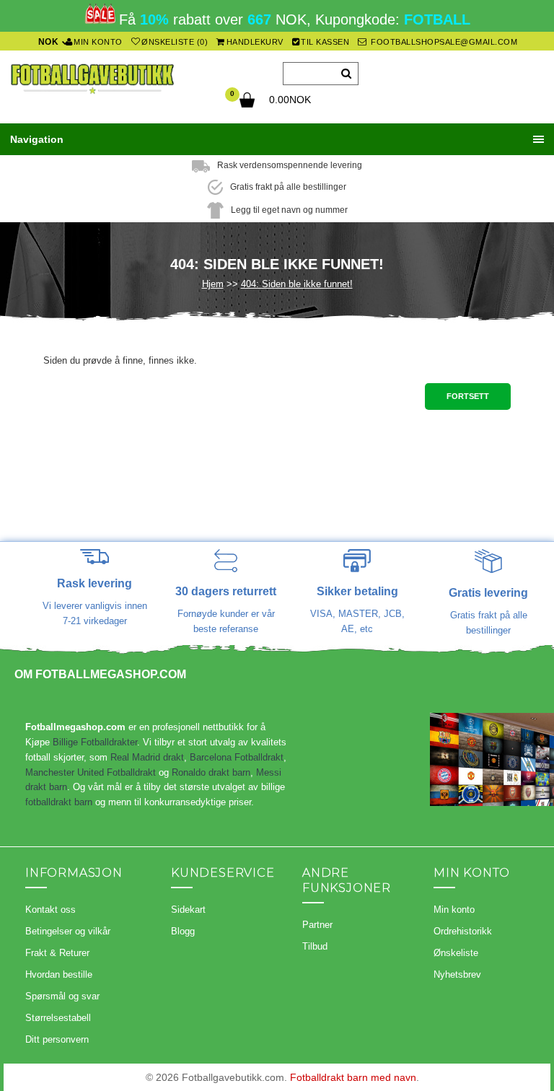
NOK (48, 42)
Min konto (98, 42)
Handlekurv (255, 42)
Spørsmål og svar (62, 996)
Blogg (183, 931)
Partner (317, 924)
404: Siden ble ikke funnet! (297, 284)
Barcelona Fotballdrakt (236, 757)
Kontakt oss (50, 909)
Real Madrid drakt (147, 757)
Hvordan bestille (58, 974)
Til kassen (325, 42)
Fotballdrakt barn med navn (353, 1077)
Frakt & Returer (57, 952)
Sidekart (188, 909)
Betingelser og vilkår (67, 931)
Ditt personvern (57, 1039)
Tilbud (314, 946)
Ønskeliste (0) (174, 42)
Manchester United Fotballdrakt (90, 772)
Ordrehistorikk (463, 931)
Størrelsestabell (58, 1017)
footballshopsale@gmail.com (443, 42)
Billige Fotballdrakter (95, 742)
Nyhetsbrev (457, 974)
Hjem (213, 284)
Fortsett (468, 396)
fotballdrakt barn (58, 802)
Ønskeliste (456, 952)
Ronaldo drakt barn (211, 772)
